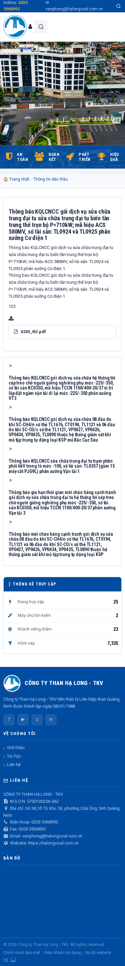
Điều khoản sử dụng (63, 952)
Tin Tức (14, 756)
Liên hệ (14, 764)
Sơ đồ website (98, 952)
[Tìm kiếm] (118, 6)
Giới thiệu (16, 747)
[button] (16, 331)
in (51, 719)
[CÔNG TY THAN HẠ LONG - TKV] (15, 26)
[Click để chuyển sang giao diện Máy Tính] (13, 960)
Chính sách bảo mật (21, 952)
